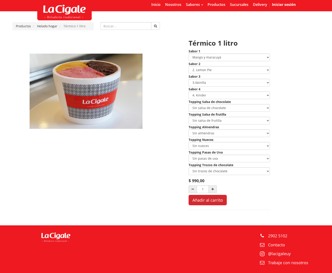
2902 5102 (277, 235)
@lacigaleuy (279, 253)
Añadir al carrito (207, 200)
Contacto (276, 244)
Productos (23, 26)
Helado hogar (47, 26)
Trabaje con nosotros (288, 262)
